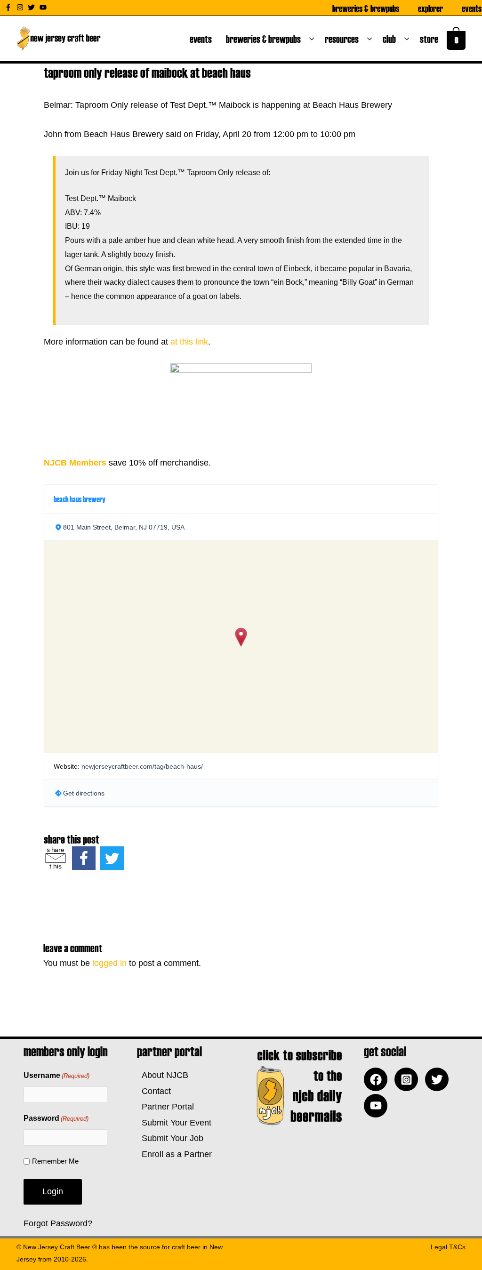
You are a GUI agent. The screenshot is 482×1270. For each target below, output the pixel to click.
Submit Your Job (170, 1138)
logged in (109, 963)
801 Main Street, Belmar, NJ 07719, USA (124, 527)
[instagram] (21, 7)
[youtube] (44, 7)
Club (391, 38)
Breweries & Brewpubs (365, 8)
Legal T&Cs (448, 1247)
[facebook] (378, 1079)
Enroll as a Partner (174, 1154)
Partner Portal (165, 1106)
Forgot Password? (58, 1223)
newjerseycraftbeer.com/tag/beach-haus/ (142, 766)
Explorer (430, 8)
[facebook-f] (9, 7)
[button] (241, 637)
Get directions (83, 793)
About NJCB (162, 1075)
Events (472, 8)
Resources (343, 38)
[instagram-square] (408, 1079)
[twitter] (32, 7)
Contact (154, 1091)
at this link (189, 341)
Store (431, 38)
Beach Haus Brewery (79, 498)
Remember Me (55, 1161)
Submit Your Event (174, 1122)
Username (56, 1075)
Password (56, 1118)
